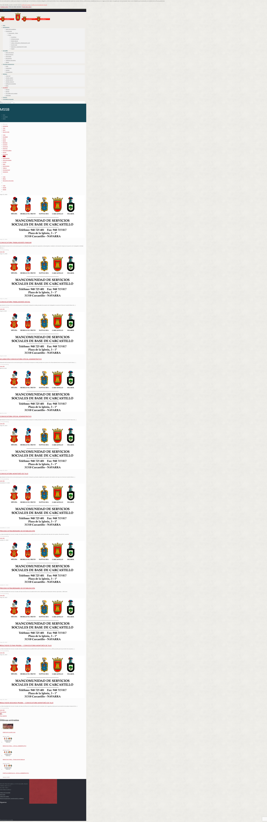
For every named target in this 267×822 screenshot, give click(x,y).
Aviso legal (2, 794)
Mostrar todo (6, 132)
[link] (13, 102)
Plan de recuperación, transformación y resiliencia (12, 798)
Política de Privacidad (5, 792)
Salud (4, 164)
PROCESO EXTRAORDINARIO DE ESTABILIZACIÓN (17, 531)
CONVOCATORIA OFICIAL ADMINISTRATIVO (15, 416)
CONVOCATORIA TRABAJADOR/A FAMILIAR (15, 242)
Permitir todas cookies (26, 6)
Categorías (5, 126)
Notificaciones (6, 158)
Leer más (2, 251)
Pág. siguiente (3, 716)
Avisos (4, 139)
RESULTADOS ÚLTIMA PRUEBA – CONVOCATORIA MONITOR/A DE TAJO (26, 645)
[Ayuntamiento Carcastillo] (25, 21)
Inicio (4, 115)
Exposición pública (7, 150)
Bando (4, 140)
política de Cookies (26, 5)
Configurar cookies (4, 6)
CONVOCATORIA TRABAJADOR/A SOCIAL (15, 302)
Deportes (5, 148)
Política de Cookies (4, 796)
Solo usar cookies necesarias (15, 6)
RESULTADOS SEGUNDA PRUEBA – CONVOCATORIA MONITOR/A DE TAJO (26, 703)
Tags (4, 128)
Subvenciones (6, 166)
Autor (4, 130)
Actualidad (5, 116)
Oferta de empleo (7, 160)
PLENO (4, 162)
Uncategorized (6, 170)
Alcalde (4, 187)
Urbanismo (5, 172)
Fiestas (4, 152)
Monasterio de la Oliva (8, 180)
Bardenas (5, 142)
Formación (5, 154)
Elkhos (4, 178)
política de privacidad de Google (39, 5)
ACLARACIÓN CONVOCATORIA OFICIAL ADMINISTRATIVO (21, 359)
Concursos (5, 146)
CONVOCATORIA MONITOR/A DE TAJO (14, 474)
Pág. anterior (3, 712)
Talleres (5, 168)
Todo (4, 135)
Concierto (5, 144)
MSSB (4, 118)
